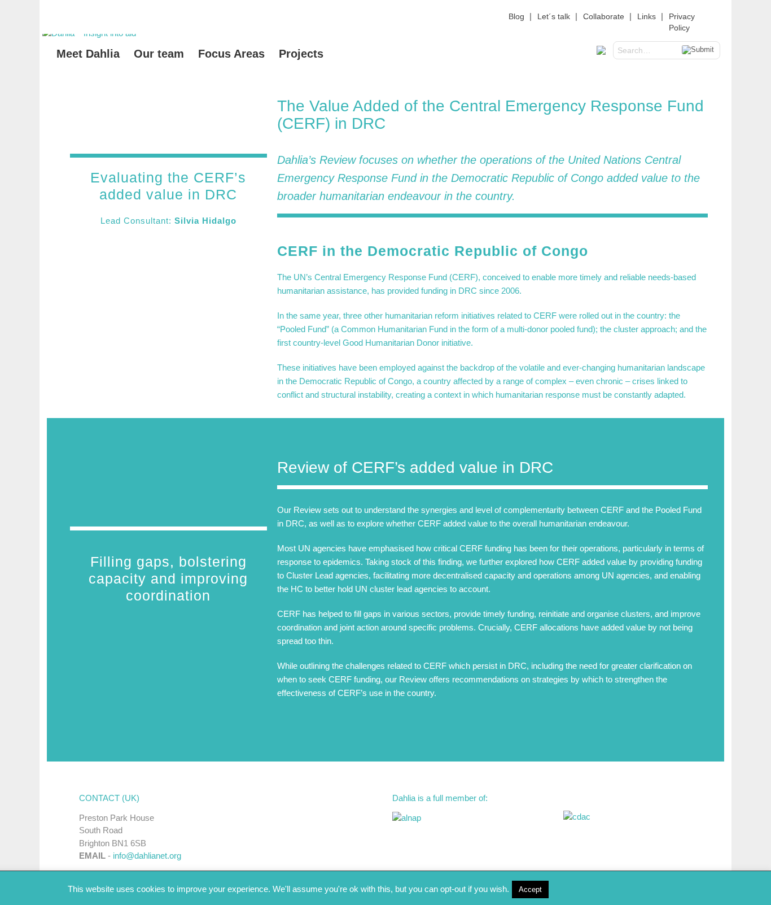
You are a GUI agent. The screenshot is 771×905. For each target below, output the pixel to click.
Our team (159, 53)
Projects (301, 53)
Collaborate (603, 16)
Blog (516, 16)
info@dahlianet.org (147, 855)
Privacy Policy (682, 22)
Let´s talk (553, 16)
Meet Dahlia (88, 53)
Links (646, 16)
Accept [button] (530, 889)
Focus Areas (231, 53)
